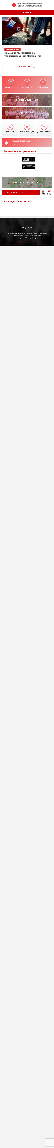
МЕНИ (28, 12)
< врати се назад (27, 66)
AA (35, 238)
